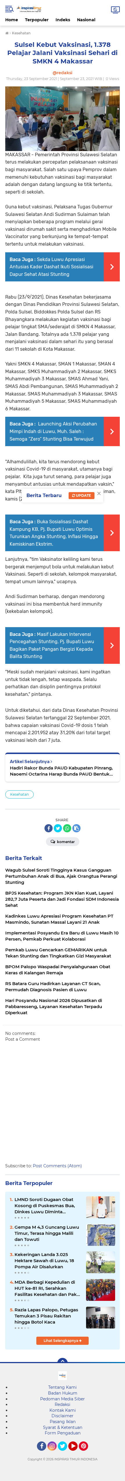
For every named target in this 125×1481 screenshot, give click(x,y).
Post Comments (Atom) (57, 1165)
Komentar (65, 842)
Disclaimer (62, 1415)
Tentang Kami (62, 1387)
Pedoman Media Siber (62, 1399)
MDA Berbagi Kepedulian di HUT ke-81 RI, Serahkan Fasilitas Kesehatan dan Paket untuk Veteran (48, 1288)
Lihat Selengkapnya (61, 1340)
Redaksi (62, 1404)
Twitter (65, 1453)
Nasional (86, 19)
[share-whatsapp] (67, 828)
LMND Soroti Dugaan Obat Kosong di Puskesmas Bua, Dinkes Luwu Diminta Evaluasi (45, 1206)
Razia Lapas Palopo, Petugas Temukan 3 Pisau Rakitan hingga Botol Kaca (46, 1316)
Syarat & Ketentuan (62, 1427)
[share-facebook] (48, 828)
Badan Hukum (62, 1393)
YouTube (76, 1453)
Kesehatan (19, 794)
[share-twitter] (58, 828)
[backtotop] (62, 1363)
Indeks (63, 19)
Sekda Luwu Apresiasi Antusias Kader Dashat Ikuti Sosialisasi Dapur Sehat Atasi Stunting (51, 267)
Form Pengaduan (63, 1433)
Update (83, 495)
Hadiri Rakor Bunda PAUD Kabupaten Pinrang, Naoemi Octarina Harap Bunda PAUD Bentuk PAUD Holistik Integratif (61, 771)
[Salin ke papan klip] (76, 828)
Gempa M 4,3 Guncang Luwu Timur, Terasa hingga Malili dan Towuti (47, 1233)
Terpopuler (37, 19)
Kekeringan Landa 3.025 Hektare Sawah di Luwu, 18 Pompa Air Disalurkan (44, 1260)
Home (11, 19)
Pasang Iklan (63, 1421)
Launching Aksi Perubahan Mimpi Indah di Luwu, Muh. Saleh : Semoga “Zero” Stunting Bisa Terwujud (53, 431)
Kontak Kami (62, 1410)
